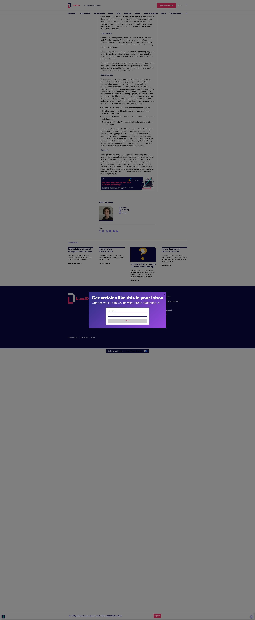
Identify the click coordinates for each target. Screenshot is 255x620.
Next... (127, 321)
